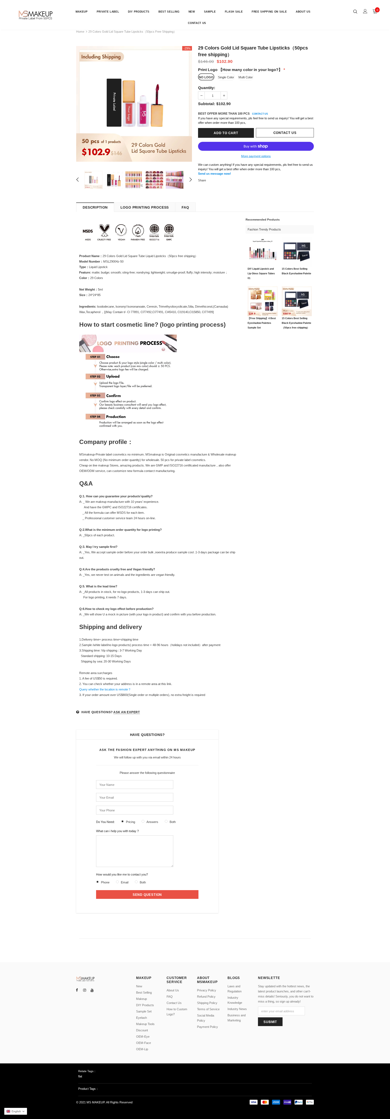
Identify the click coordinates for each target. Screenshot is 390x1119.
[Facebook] (77, 990)
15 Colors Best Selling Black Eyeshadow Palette (296, 271)
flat (80, 1076)
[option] (134, 104)
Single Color (226, 77)
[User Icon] (365, 11)
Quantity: (206, 88)
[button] (15, 1111)
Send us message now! (214, 173)
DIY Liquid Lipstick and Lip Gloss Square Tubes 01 (261, 273)
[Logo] (36, 15)
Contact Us (285, 133)
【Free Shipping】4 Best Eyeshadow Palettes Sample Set (262, 323)
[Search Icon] (355, 11)
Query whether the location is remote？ (105, 689)
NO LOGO (206, 77)
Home (80, 31)
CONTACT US (260, 113)
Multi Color (245, 77)
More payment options (256, 156)
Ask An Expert (126, 712)
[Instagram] (84, 990)
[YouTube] (92, 990)
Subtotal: (206, 104)
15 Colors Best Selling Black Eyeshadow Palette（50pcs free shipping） (296, 323)
